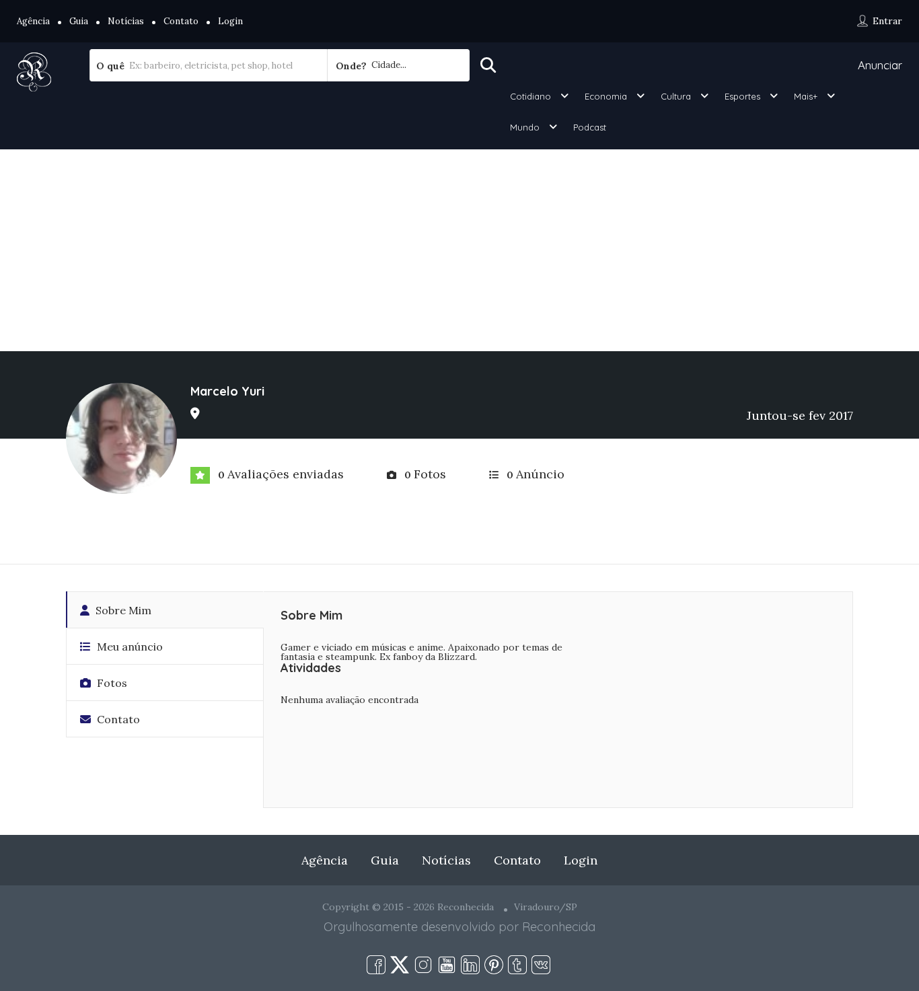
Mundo (525, 127)
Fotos (110, 683)
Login (230, 21)
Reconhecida (558, 926)
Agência (33, 21)
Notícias (126, 21)
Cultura (676, 96)
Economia (606, 96)
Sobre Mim (122, 610)
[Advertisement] (459, 250)
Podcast (589, 127)
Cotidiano (530, 96)
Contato (180, 21)
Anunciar (880, 65)
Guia (78, 21)
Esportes (742, 96)
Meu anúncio (128, 646)
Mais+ (805, 96)
